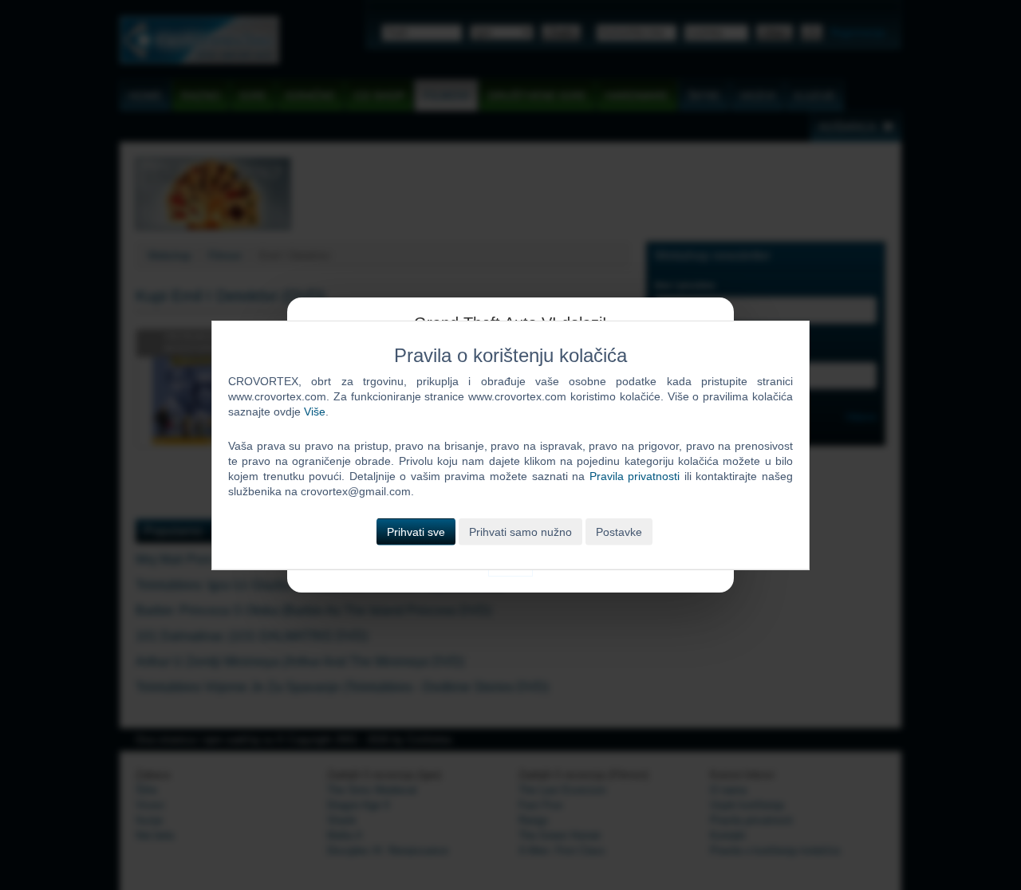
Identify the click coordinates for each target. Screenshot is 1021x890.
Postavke (619, 531)
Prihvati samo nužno (520, 531)
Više (314, 411)
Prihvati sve (416, 531)
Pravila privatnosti (634, 476)
